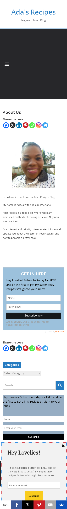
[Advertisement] (33, 64)
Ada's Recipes (33, 12)
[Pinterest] (26, 125)
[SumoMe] (61, 504)
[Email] (50, 504)
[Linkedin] (19, 125)
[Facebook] (6, 125)
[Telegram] (45, 125)
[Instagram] (39, 125)
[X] (12, 125)
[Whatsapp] (32, 125)
